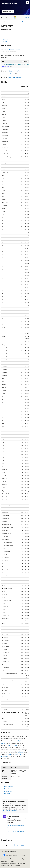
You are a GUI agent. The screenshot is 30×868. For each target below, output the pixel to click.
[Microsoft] (15, 17)
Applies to (5, 39)
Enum (10, 73)
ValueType (18, 71)
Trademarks (4, 865)
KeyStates (7, 789)
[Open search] (22, 17)
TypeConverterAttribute (15, 77)
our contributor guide (10, 810)
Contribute (4, 861)
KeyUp (3, 743)
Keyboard (20, 752)
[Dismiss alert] (27, 2)
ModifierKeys (8, 791)
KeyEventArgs (13, 745)
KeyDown (21, 741)
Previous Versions (15, 859)
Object (11, 71)
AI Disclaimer (4, 859)
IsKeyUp (8, 754)
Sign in (27, 17)
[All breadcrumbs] (2, 21)
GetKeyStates (18, 754)
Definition (5, 33)
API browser (9, 21)
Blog (23, 859)
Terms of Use (21, 863)
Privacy (11, 861)
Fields (4, 35)
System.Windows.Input (15, 49)
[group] (15, 65)
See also (5, 41)
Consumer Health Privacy (8, 863)
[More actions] (27, 21)
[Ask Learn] (20, 21)
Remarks (5, 37)
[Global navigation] (1, 17)
